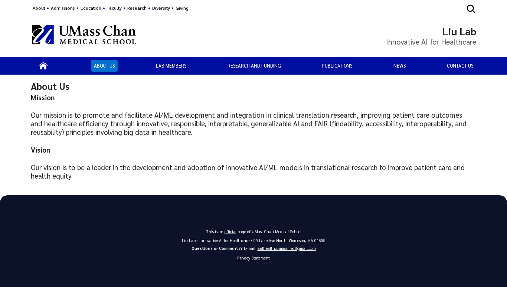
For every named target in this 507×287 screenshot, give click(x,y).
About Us (104, 65)
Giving (182, 8)
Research (137, 8)
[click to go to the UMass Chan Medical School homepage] (84, 36)
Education (91, 8)
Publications (337, 65)
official (230, 231)
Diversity (161, 8)
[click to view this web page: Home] (43, 66)
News (399, 65)
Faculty (114, 8)
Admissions (63, 8)
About (39, 8)
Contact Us (460, 65)
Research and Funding (254, 65)
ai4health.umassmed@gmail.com (287, 248)
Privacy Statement (253, 258)
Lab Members (171, 65)
